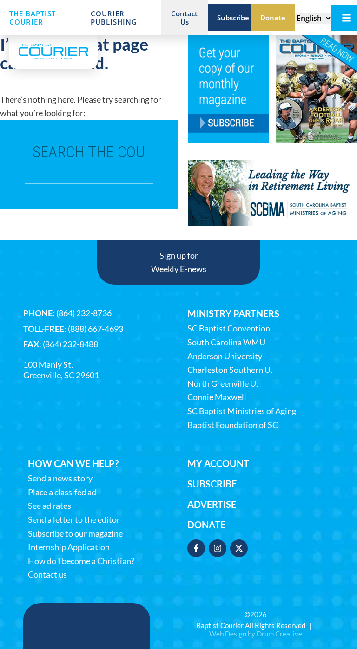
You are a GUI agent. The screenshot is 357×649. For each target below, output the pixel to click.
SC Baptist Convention (228, 328)
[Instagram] (217, 548)
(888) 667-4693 (95, 329)
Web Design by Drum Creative (255, 634)
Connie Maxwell (216, 397)
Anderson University (224, 356)
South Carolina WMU (226, 342)
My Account (218, 463)
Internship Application (69, 547)
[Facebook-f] (196, 548)
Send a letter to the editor (74, 520)
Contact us (47, 574)
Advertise (211, 504)
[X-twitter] (239, 548)
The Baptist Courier (32, 17)
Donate (206, 524)
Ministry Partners (233, 313)
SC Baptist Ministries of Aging (241, 411)
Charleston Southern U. (229, 370)
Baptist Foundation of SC (232, 425)
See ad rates (49, 506)
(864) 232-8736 (84, 313)
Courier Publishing (114, 17)
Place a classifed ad (62, 492)
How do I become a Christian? (81, 561)
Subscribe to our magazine (75, 534)
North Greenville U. (222, 384)
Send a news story (60, 478)
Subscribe (212, 483)
